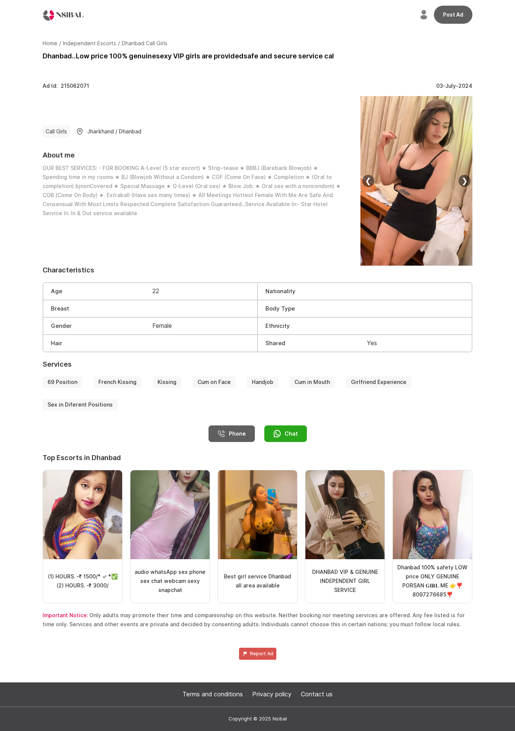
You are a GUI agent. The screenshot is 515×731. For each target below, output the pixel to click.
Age (56, 291)
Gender (61, 326)
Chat (291, 434)
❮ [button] (368, 181)
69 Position (62, 382)
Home (50, 43)
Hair (56, 343)
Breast (60, 308)
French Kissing (117, 382)
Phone (237, 434)
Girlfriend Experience (378, 382)
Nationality (280, 291)
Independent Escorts (89, 43)
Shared (275, 343)
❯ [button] (464, 181)
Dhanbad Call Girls (144, 43)
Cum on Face (214, 382)
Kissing (167, 382)
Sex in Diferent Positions (80, 405)
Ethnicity (277, 326)
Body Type (280, 308)
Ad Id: (66, 86)
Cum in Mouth (312, 382)
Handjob (262, 382)
